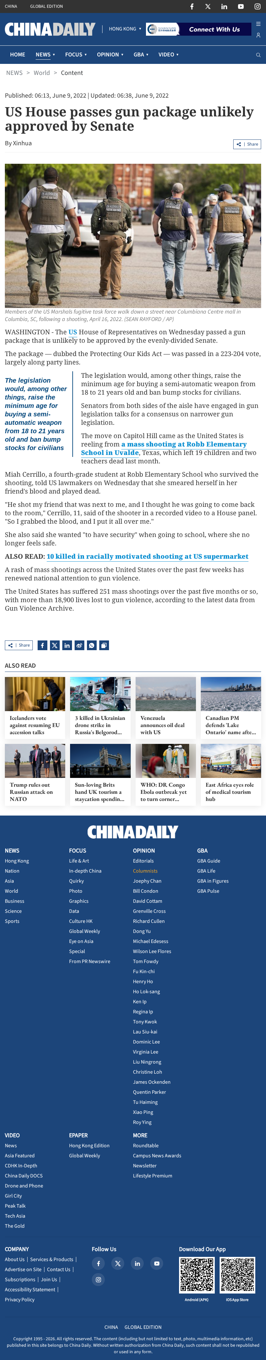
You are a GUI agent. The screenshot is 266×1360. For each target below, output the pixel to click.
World (42, 73)
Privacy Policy (19, 1299)
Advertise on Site (23, 1269)
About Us (15, 1259)
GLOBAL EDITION (46, 6)
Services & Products (51, 1259)
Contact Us (58, 1269)
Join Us (49, 1279)
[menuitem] (123, 29)
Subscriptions (20, 1279)
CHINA (11, 6)
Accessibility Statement (30, 1289)
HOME (17, 55)
